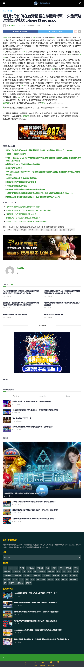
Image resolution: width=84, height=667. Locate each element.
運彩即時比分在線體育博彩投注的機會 (21, 182)
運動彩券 (50, 579)
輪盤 (43, 579)
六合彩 (61, 568)
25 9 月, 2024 (17, 504)
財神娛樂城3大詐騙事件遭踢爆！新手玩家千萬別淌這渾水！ (34, 518)
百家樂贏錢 (37, 575)
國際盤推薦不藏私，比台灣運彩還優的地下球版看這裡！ (32, 427)
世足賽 (54, 568)
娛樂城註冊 (16, 571)
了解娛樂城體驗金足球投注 (16, 186)
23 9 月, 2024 (17, 513)
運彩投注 (64, 579)
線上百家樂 (7, 579)
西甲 (21, 579)
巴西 (24, 571)
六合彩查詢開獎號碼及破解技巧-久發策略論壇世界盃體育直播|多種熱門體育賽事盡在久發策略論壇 (21, 292)
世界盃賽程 (40, 568)
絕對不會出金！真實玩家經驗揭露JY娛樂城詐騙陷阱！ (32, 401)
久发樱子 (12, 26)
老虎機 (15, 579)
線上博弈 (64, 575)
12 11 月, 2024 (9, 496)
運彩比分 (6, 37)
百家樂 (76, 571)
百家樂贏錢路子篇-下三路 (21, 418)
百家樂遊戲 (46, 575)
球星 (64, 571)
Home (4, 11)
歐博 (35, 571)
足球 (38, 579)
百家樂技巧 (18, 575)
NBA (34, 37)
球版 (69, 571)
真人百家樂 (56, 575)
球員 (53, 69)
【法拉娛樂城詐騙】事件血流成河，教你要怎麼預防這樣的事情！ (36, 410)
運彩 (4, 52)
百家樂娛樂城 (8, 575)
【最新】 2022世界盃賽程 (16, 154)
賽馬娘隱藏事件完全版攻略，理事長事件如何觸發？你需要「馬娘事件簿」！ (41, 639)
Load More (42, 325)
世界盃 (10, 11)
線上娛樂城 (73, 575)
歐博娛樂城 (51, 571)
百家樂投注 (27, 575)
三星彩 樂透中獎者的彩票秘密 (53, 314)
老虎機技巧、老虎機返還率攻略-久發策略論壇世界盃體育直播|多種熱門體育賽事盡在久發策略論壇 (21, 304)
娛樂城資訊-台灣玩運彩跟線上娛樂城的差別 (23, 218)
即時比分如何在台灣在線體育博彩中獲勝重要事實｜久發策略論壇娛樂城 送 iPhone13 (39, 150)
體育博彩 (63, 230)
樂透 (29, 571)
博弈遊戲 (68, 568)
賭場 (32, 579)
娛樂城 (43, 103)
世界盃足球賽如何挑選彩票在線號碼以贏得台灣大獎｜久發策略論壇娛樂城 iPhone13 (39, 193)
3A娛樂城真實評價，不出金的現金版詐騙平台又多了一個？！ (24, 493)
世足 (47, 568)
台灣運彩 (6, 103)
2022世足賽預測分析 (14, 168)
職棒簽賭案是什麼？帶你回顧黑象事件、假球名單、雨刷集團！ (35, 510)
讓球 (27, 579)
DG (5, 568)
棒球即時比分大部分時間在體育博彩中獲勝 (23, 164)
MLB (10, 568)
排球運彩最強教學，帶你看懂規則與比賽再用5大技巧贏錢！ (29, 210)
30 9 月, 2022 (23, 26)
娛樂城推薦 (7, 571)
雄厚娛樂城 (73, 579)
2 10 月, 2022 (7, 296)
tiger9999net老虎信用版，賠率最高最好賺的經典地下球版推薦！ (38, 630)
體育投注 (20, 583)
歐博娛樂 (42, 571)
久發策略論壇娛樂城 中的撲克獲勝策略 (21, 178)
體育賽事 (26, 116)
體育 (54, 37)
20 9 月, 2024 (17, 521)
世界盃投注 (30, 568)
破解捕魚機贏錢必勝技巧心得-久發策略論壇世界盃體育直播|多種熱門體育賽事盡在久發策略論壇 (62, 292)
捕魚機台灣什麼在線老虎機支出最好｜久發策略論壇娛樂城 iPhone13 (33, 197)
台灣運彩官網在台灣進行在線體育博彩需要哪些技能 (26, 221)
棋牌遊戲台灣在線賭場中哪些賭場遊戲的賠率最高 (25, 189)
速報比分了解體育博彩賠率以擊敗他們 (15, 314)
